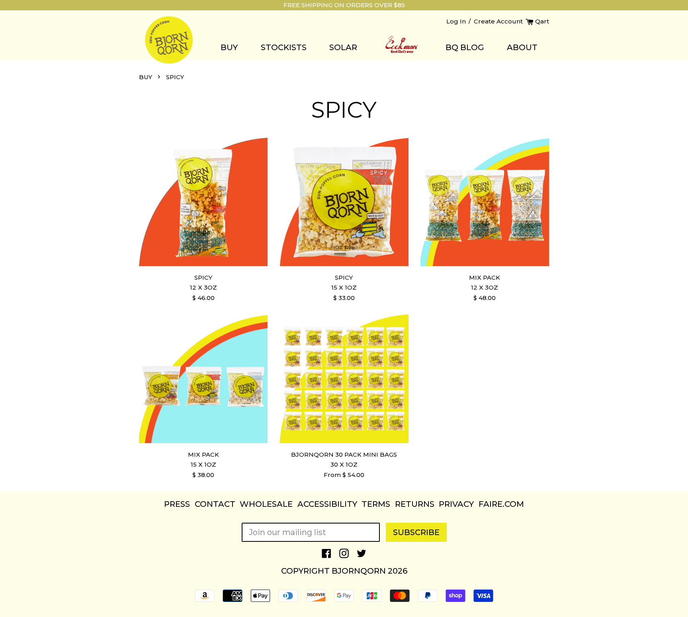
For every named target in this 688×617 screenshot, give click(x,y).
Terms (376, 504)
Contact (215, 504)
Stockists (284, 47)
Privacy (456, 504)
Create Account (498, 21)
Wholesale (266, 504)
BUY (145, 77)
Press (177, 504)
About (522, 47)
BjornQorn (359, 571)
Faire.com (501, 504)
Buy (229, 47)
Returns (414, 504)
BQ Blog (465, 47)
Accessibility (327, 504)
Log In (456, 21)
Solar (343, 47)
